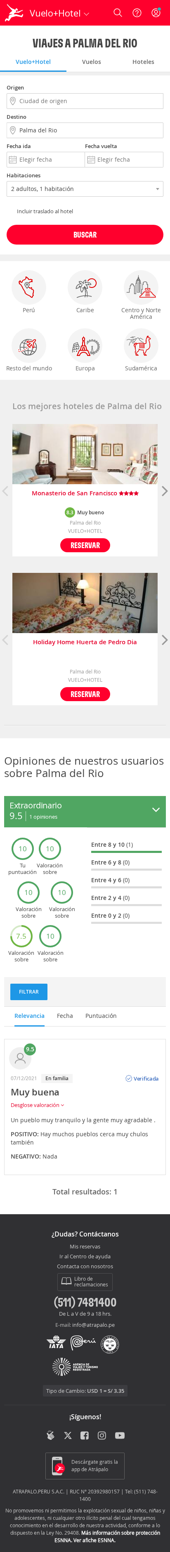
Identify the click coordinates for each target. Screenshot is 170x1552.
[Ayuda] (137, 13)
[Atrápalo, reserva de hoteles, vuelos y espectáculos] (14, 13)
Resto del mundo (29, 368)
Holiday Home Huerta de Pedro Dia (85, 642)
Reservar (85, 545)
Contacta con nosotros (85, 1266)
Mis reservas (85, 1246)
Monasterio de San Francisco (75, 493)
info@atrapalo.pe (93, 1324)
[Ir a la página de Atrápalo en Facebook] (85, 1436)
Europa (85, 368)
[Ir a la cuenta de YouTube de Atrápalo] (120, 1436)
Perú (29, 310)
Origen (15, 87)
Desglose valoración (36, 1105)
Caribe (85, 310)
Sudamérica (141, 368)
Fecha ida (19, 146)
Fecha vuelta (101, 146)
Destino (16, 116)
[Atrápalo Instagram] (102, 1436)
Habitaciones (23, 175)
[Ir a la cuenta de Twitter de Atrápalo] (68, 1436)
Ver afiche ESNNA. (94, 1540)
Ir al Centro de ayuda (85, 1256)
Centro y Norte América (141, 313)
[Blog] (50, 1435)
